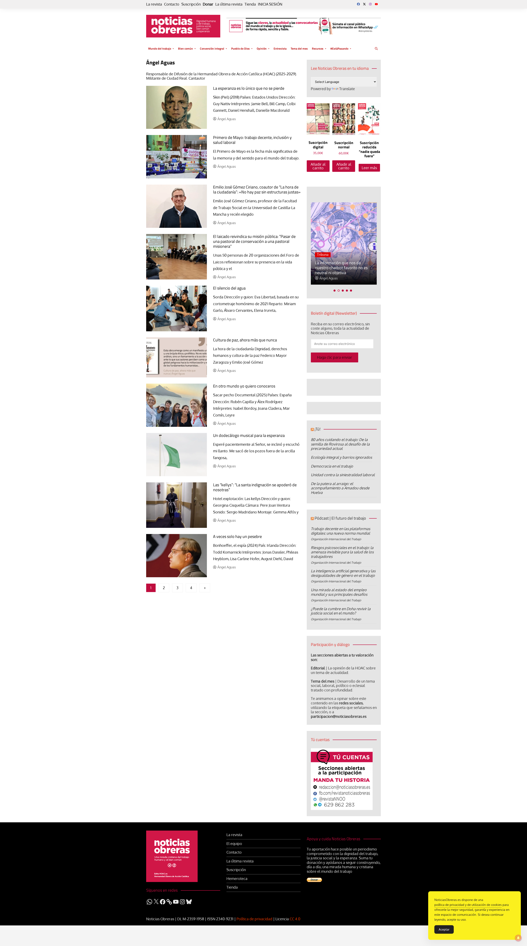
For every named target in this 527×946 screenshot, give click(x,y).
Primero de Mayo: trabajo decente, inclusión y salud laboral (252, 139)
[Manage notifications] (518, 938)
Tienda (250, 4)
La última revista (229, 4)
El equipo (234, 843)
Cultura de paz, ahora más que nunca (245, 340)
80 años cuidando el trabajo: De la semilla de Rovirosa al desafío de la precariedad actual (340, 444)
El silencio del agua (229, 288)
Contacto (171, 4)
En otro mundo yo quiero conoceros (244, 386)
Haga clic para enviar (334, 357)
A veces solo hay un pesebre (237, 536)
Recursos (317, 48)
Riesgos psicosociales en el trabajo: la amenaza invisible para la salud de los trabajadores (342, 552)
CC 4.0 (295, 919)
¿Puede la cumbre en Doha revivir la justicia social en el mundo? (341, 611)
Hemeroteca (236, 878)
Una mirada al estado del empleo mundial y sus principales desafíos (339, 592)
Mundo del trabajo (159, 48)
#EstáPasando (339, 48)
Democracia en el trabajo (332, 466)
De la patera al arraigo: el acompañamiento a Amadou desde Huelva (340, 488)
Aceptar (444, 929)
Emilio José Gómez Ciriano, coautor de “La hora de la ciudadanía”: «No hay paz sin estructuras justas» (257, 189)
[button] (334, 291)
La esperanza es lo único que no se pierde (248, 88)
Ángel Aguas (226, 119)
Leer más (369, 167)
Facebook (358, 4)
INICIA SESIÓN (270, 4)
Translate (347, 88)
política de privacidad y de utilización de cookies (468, 905)
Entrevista (280, 48)
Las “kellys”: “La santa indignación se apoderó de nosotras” (255, 487)
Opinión (262, 48)
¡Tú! (318, 429)
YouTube (376, 4)
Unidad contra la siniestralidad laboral (343, 474)
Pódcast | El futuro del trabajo (340, 518)
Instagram (370, 4)
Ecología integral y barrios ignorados (341, 457)
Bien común (185, 48)
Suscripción (191, 4)
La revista (154, 4)
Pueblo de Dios (240, 48)
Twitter (364, 4)
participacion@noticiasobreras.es (338, 716)
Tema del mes (299, 48)
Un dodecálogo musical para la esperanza (249, 435)
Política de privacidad (254, 919)
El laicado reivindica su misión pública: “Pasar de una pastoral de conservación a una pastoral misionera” (254, 241)
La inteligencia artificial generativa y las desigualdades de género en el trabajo (343, 573)
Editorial (318, 668)
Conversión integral (212, 48)
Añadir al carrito (318, 166)
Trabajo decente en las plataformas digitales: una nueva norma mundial (340, 530)
